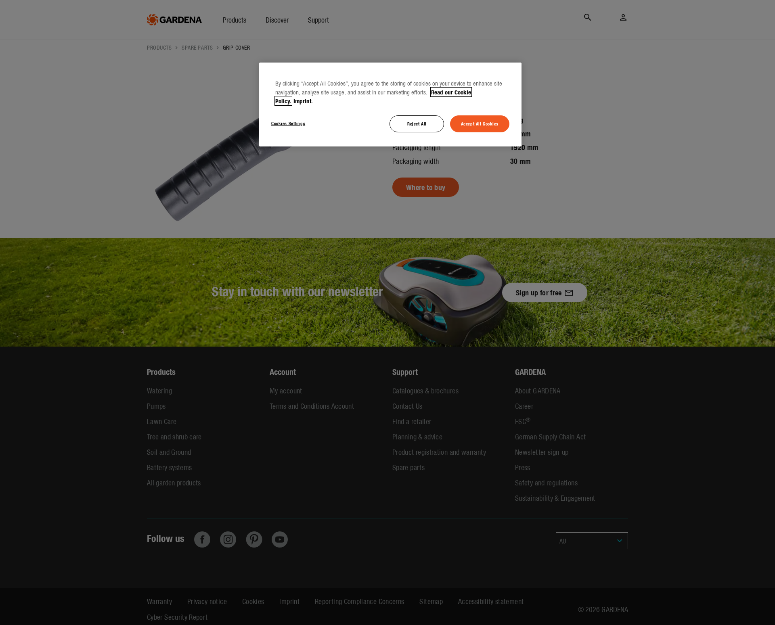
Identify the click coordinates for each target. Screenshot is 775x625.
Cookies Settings (288, 123)
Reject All (417, 123)
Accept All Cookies (480, 123)
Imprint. (303, 101)
